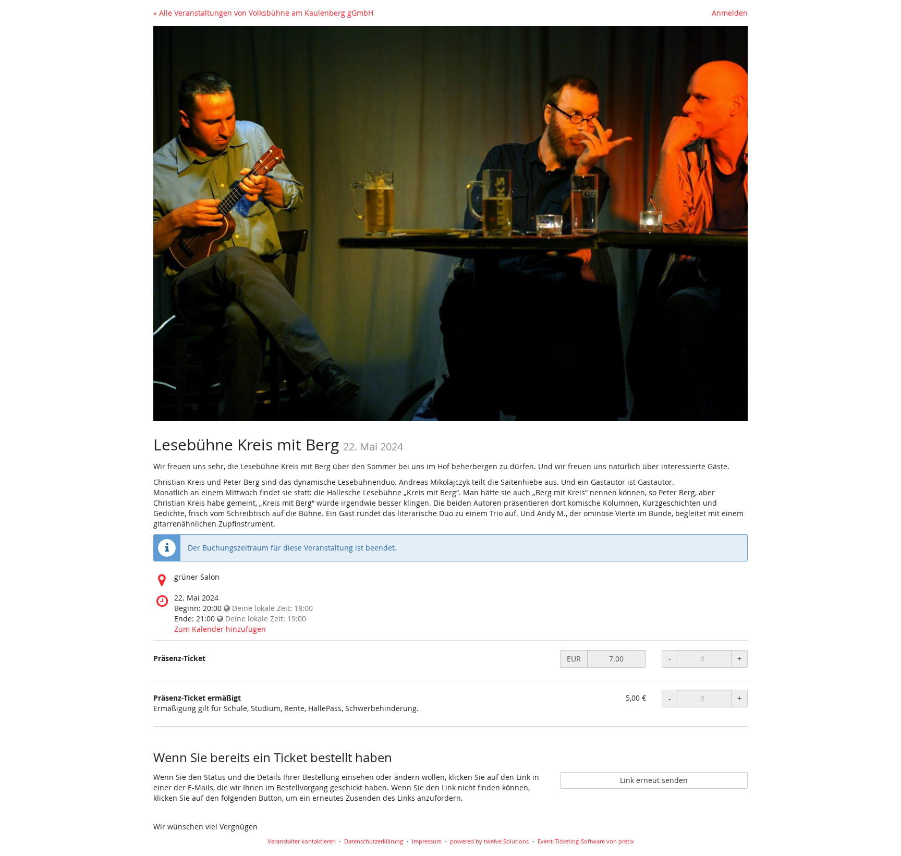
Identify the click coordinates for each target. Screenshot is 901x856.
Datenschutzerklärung (373, 841)
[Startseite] (450, 223)
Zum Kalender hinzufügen (220, 629)
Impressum (427, 841)
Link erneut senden (654, 780)
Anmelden (730, 13)
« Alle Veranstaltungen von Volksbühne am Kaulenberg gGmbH (263, 13)
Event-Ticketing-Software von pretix (586, 841)
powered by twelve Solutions (489, 841)
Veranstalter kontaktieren (301, 841)
